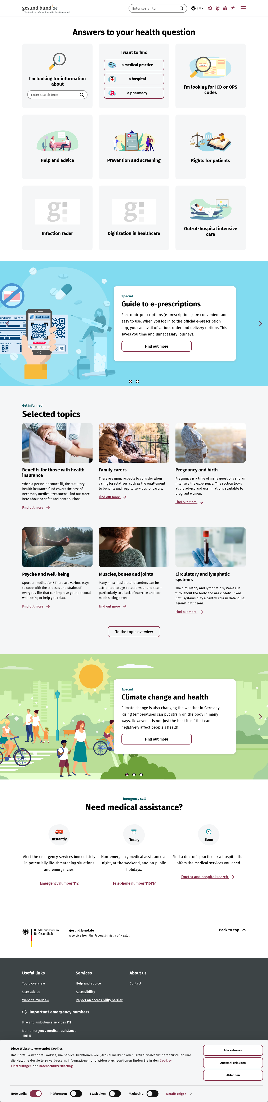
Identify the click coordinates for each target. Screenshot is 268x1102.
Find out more (156, 346)
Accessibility (85, 992)
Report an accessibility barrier (99, 1000)
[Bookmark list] (233, 8)
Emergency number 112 (59, 883)
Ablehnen (233, 1075)
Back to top (229, 930)
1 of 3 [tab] (127, 775)
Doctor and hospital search (205, 877)
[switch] (76, 1093)
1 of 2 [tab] (130, 381)
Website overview (35, 1000)
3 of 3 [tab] (141, 775)
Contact (135, 983)
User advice (31, 992)
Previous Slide (7, 323)
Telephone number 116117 (134, 883)
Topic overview (33, 983)
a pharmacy (137, 93)
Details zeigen (176, 1094)
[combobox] (153, 8)
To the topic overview (134, 632)
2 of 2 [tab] (137, 381)
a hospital (137, 79)
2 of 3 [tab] (134, 775)
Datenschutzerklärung (56, 1066)
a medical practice (137, 65)
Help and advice (88, 983)
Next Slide (261, 323)
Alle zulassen (233, 1050)
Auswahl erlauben (233, 1063)
